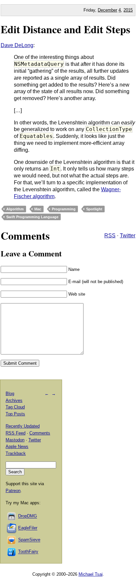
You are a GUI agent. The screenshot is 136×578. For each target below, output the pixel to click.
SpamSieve (29, 540)
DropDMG (27, 516)
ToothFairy (28, 551)
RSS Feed (15, 433)
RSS (110, 235)
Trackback (16, 453)
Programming (64, 209)
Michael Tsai (91, 574)
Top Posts (15, 413)
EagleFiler (27, 528)
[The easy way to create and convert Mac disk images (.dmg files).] (12, 516)
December (107, 10)
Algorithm (15, 209)
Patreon (13, 490)
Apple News (17, 446)
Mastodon (15, 439)
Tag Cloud (15, 407)
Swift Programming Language (32, 217)
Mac (37, 209)
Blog (10, 393)
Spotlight (94, 209)
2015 (128, 10)
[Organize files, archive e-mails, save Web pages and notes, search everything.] (12, 528)
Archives (14, 400)
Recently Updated (23, 426)
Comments (39, 433)
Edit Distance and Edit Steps (65, 29)
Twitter (127, 235)
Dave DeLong (17, 45)
